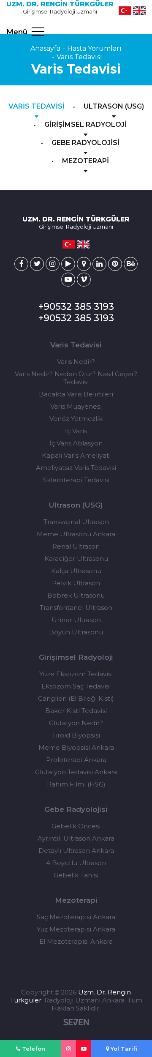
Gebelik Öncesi (76, 826)
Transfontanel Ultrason (76, 608)
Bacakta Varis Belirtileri (76, 394)
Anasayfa (45, 48)
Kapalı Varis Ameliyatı (76, 455)
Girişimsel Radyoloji (76, 657)
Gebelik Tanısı (76, 875)
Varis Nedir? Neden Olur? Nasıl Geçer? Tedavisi (76, 378)
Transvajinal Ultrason (76, 522)
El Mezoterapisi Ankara (76, 941)
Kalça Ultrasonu (76, 571)
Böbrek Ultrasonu (76, 595)
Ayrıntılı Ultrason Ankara (76, 838)
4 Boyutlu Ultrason (76, 863)
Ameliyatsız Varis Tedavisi (76, 468)
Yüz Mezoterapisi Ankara (76, 929)
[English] (139, 10)
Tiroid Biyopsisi (76, 735)
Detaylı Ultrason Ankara (76, 851)
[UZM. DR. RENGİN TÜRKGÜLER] (68, 1048)
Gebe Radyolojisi (76, 809)
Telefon (32, 1048)
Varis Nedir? (76, 362)
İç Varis (76, 431)
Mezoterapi (76, 900)
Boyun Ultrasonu (76, 632)
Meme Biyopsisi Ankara (76, 747)
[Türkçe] (125, 10)
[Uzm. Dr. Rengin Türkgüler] (21, 264)
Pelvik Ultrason (76, 583)
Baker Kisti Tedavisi (76, 711)
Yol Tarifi (123, 1048)
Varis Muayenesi (76, 406)
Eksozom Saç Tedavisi (76, 686)
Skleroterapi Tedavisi (76, 480)
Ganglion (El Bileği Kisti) (76, 698)
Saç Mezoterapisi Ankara (76, 917)
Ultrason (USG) (76, 505)
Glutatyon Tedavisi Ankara (76, 772)
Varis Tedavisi (79, 57)
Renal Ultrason (76, 546)
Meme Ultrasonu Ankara (76, 534)
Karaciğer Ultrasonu (76, 558)
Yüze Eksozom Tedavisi (76, 674)
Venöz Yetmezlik (76, 419)
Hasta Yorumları (94, 48)
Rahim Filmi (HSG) (76, 784)
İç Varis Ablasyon (76, 443)
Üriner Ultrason (76, 620)
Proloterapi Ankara (76, 760)
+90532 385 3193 (76, 306)
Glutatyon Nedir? (76, 723)
